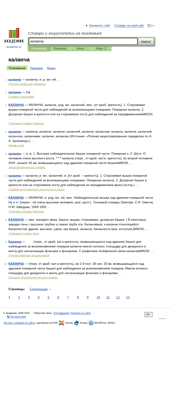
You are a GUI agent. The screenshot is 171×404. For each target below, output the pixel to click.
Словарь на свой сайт (129, 25)
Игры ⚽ (101, 48)
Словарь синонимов (21, 96)
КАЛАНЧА (16, 105)
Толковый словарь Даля (23, 233)
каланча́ (14, 79)
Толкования (38, 48)
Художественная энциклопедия (28, 255)
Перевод (36, 68)
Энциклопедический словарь (26, 167)
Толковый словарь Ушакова (26, 123)
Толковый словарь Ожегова (26, 211)
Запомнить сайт (99, 25)
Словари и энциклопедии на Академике (65, 33)
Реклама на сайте (81, 313)
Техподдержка (61, 313)
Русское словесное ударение (27, 84)
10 (98, 297)
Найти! (146, 41)
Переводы (60, 48)
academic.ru (13, 46)
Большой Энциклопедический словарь (32, 277)
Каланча (14, 241)
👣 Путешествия (16, 316)
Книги (80, 48)
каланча (14, 92)
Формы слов (16, 145)
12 (118, 297)
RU (149, 25)
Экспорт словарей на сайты (19, 322)
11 (108, 297)
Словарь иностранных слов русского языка (36, 189)
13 (128, 297)
